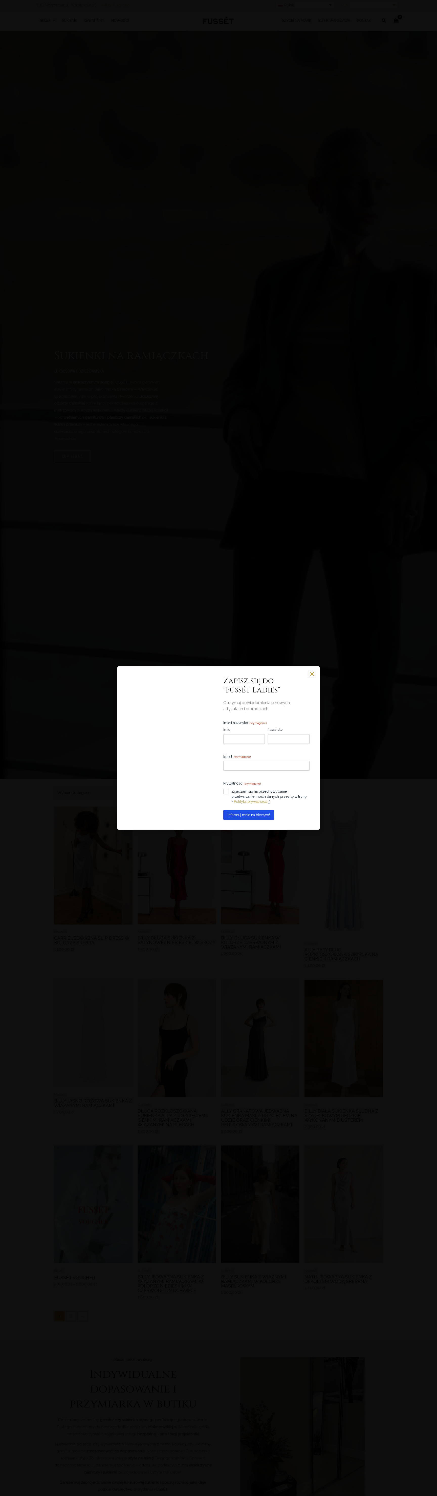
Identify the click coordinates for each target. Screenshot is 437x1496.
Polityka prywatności (234, 777)
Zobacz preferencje (250, 765)
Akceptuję (187, 765)
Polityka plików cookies (202, 777)
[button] (277, 719)
